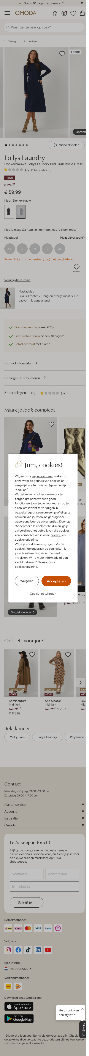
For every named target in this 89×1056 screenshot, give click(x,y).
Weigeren (26, 581)
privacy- (56, 535)
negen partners (42, 476)
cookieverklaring (26, 539)
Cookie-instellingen (43, 593)
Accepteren (56, 581)
